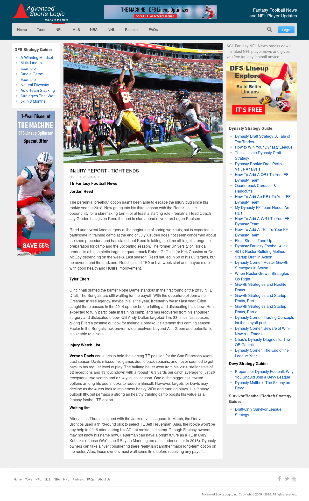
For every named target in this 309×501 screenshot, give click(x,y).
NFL (59, 29)
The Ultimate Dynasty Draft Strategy (258, 155)
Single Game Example (32, 76)
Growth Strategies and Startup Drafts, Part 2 (260, 309)
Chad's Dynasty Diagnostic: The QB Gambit (262, 342)
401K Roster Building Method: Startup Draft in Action (260, 254)
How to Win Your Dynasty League (264, 147)
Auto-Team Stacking (38, 90)
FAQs (153, 29)
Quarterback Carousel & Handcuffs (255, 188)
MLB (76, 29)
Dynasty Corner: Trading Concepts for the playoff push (264, 320)
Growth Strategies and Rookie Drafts (260, 287)
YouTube (294, 479)
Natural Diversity (35, 84)
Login (286, 29)
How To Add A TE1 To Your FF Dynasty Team (261, 232)
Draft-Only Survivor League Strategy (258, 411)
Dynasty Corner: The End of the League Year (262, 352)
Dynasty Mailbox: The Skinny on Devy (262, 385)
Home (22, 29)
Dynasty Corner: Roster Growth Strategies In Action (261, 265)
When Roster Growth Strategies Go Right (262, 276)
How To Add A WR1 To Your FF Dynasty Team (262, 221)
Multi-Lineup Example (31, 65)
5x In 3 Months (33, 101)
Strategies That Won (38, 96)
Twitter (287, 479)
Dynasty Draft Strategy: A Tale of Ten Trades (262, 138)
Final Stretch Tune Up (253, 240)
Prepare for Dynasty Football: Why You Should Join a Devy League (264, 374)
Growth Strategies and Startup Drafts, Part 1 (260, 298)
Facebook (279, 479)
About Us (104, 479)
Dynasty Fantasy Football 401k (261, 246)
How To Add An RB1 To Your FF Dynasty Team (263, 199)
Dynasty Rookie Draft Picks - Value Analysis (259, 166)
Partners (132, 29)
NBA (94, 29)
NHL (111, 29)
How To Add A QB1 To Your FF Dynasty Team (261, 177)
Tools (41, 29)
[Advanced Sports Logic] (40, 12)
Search (269, 29)
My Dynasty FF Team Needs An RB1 (262, 210)
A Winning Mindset (37, 57)
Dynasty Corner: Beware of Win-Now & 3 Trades (262, 330)
